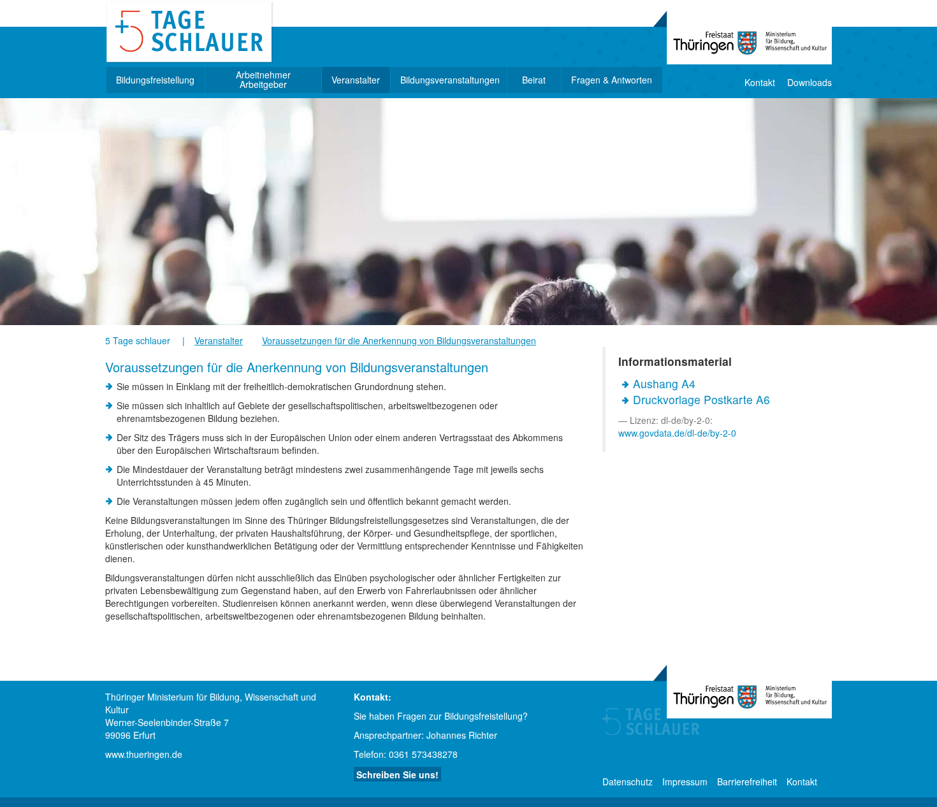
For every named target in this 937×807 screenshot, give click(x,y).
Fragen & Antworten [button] (611, 80)
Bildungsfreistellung (155, 80)
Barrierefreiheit (747, 781)
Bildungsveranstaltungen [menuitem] (450, 80)
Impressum (685, 781)
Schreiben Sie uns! (397, 774)
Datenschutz (627, 781)
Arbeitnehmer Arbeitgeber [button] (263, 79)
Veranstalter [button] (355, 80)
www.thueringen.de (143, 754)
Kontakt (760, 82)
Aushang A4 (664, 383)
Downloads (809, 82)
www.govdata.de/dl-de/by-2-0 (677, 432)
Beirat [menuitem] (534, 80)
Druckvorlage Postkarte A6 (701, 399)
